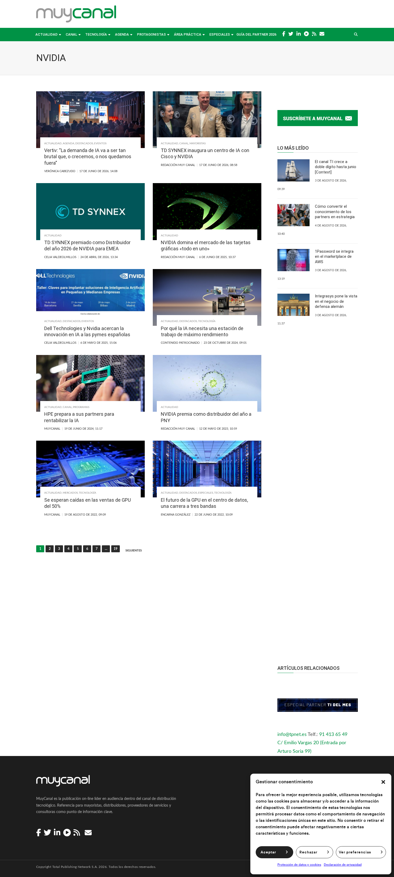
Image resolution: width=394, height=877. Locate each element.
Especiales (219, 34)
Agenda (122, 34)
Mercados (70, 493)
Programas (81, 407)
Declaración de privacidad (343, 864)
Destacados (84, 143)
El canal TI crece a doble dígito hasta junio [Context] (335, 167)
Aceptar (268, 852)
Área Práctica (187, 34)
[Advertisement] (317, 552)
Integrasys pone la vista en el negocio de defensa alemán (336, 301)
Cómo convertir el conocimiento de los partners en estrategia (335, 211)
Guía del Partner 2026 (256, 34)
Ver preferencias (355, 852)
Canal (71, 34)
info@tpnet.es (292, 734)
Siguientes (133, 550)
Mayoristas (197, 143)
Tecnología (96, 34)
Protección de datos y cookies (299, 864)
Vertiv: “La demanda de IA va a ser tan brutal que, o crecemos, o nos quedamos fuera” (87, 157)
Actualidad (46, 34)
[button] (383, 782)
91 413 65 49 (333, 734)
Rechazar (308, 852)
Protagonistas (151, 34)
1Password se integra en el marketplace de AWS (334, 256)
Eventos (100, 143)
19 (115, 548)
